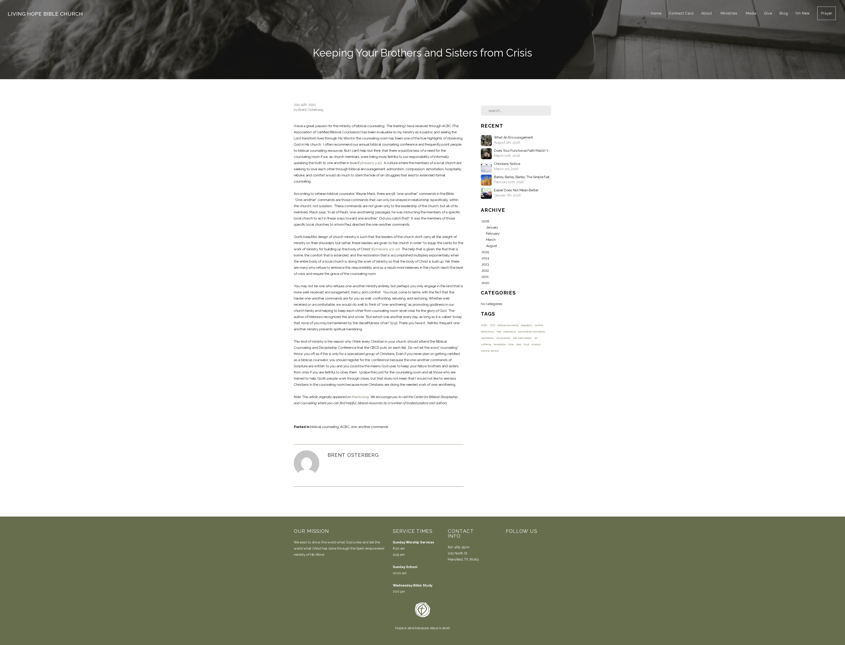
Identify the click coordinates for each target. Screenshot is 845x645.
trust (526, 344)
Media (751, 13)
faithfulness (487, 331)
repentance (487, 338)
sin (536, 338)
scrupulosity (503, 338)
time (511, 344)
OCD (492, 325)
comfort (539, 325)
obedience (509, 331)
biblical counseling (324, 427)
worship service (490, 350)
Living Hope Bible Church (45, 14)
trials (518, 344)
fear (499, 331)
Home (656, 13)
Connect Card (681, 13)
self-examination (522, 338)
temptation (500, 344)
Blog (783, 13)
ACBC (344, 427)
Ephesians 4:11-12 (386, 249)
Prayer (826, 13)
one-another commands (369, 427)
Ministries (729, 13)
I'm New (802, 13)
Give (768, 13)
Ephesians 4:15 (369, 163)
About (707, 13)
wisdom (535, 344)
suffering (486, 344)
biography (526, 325)
